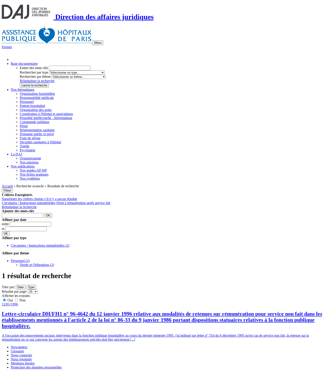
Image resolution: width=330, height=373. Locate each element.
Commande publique (34, 122)
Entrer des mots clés (34, 68)
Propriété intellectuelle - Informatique (46, 118)
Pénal (24, 126)
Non (22, 300)
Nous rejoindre (21, 359)
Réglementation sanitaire (37, 130)
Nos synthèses (30, 178)
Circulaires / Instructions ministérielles (28, 203)
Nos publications (23, 166)
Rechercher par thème (35, 77)
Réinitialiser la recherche (37, 81)
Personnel (27, 102)
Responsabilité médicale (37, 98)
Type (31, 287)
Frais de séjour (30, 138)
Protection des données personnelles (36, 367)
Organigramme (30, 158)
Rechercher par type (34, 72)
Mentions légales (23, 363)
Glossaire (17, 351)
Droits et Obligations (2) (37, 265)
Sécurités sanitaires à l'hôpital (40, 142)
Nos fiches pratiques (34, 174)
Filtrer (7, 190)
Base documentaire (24, 63)
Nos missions (29, 162)
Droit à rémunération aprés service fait (83, 203)
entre (6, 224)
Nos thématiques (22, 90)
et (3, 229)
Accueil (7, 186)
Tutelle (24, 146)
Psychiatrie (27, 150)
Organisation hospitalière (37, 94)
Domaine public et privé (37, 134)
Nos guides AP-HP (33, 170)
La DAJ (16, 154)
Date (21, 287)
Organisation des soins (36, 110)
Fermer (7, 47)
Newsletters (19, 347)
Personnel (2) (20, 261)
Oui (10, 300)
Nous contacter (21, 355)
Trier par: (8, 287)
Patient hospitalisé (32, 106)
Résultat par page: (14, 291)
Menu (97, 42)
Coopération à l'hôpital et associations (46, 114)
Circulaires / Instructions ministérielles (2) (40, 245)
